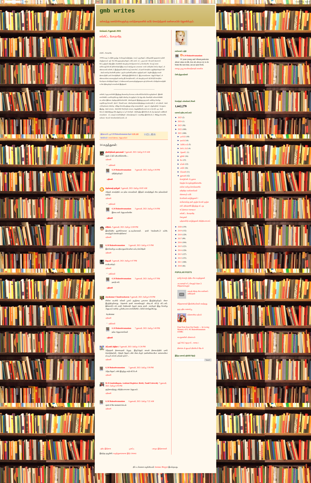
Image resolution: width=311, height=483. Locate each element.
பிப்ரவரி (183, 171)
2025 (180, 117)
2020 (180, 226)
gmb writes (117, 11)
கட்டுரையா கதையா (188, 209)
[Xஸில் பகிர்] (150, 134)
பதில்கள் (111, 165)
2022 (180, 129)
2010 (180, 265)
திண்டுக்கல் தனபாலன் (114, 151)
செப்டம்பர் (184, 148)
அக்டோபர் (184, 144)
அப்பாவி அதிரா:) (112, 346)
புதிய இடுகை (105, 448)
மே (181, 160)
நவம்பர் (183, 140)
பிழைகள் (183, 217)
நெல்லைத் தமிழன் (112, 188)
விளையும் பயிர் (185, 194)
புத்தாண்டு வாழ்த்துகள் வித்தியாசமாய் (195, 221)
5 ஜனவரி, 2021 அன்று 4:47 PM (124, 260)
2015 (180, 246)
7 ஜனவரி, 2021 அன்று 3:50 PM (141, 367)
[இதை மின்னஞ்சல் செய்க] (145, 134)
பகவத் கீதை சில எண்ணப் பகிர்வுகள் (197, 292)
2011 (180, 262)
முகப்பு (131, 448)
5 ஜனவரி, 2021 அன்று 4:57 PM (147, 278)
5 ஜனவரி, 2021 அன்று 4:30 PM (147, 169)
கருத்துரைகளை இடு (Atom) (124, 453)
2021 (180, 133)
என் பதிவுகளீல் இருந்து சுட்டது (192, 205)
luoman (158, 467)
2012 (180, 258)
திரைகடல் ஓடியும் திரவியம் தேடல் (190, 348)
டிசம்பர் (183, 136)
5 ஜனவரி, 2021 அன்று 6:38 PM (142, 296)
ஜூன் (182, 156)
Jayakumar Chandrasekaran (117, 296)
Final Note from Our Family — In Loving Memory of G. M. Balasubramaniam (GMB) (193, 329)
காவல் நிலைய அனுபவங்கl (117, 137)
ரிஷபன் (108, 260)
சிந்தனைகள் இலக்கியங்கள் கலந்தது (192, 303)
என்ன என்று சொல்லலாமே (190, 186)
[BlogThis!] (147, 134)
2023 (180, 125)
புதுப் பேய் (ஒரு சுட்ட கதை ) (188, 342)
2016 (180, 242)
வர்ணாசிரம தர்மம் (194, 314)
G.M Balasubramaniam (121, 169)
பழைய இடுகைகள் (159, 448)
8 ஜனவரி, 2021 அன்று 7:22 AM (141, 401)
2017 (180, 238)
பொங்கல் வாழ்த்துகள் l (189, 198)
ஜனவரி (183, 175)
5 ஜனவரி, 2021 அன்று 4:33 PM (141, 245)
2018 (180, 234)
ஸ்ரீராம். (108, 226)
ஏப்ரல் (182, 164)
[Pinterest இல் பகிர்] (154, 134)
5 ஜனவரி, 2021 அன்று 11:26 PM (133, 346)
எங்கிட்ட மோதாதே (110, 36)
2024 (180, 121)
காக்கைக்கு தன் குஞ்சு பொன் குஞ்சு (194, 202)
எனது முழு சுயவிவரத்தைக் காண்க (189, 68)
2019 (180, 230)
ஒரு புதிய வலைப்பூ (184, 309)
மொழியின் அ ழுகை (188, 179)
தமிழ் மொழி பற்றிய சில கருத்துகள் (191, 278)
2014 (180, 250)
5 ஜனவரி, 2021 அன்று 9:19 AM (137, 152)
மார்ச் (182, 168)
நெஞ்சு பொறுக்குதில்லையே (191, 183)
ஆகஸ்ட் (183, 152)
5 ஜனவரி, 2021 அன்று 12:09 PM (125, 227)
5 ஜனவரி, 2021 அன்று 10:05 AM (134, 188)
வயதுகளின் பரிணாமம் (186, 337)
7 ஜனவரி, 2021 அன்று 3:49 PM (147, 328)
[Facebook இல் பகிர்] (152, 134)
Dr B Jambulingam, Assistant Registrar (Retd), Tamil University (131, 383)
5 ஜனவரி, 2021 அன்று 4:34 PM (147, 208)
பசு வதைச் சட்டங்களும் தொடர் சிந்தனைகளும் (189, 284)
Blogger (165, 467)
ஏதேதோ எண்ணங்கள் (188, 190)
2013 (180, 254)
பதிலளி (108, 159)
